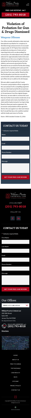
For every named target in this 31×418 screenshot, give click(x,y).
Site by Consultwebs (15, 409)
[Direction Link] (15, 337)
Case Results (15, 372)
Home (15, 355)
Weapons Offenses (10, 37)
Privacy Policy (15, 385)
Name (4, 134)
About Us (15, 359)
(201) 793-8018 (15, 206)
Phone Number (7, 152)
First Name (6, 238)
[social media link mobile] (12, 218)
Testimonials (15, 368)
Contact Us (15, 390)
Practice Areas (15, 364)
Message (5, 161)
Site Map (15, 381)
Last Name (5, 246)
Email (4, 143)
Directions (5, 331)
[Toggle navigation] (27, 4)
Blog (15, 377)
